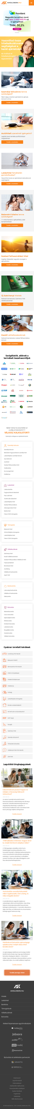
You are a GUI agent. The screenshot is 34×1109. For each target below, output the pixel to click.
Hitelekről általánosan (14, 679)
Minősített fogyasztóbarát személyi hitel (15, 452)
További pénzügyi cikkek (17, 972)
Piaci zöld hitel (8, 495)
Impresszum (17, 1078)
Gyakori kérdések (17, 1091)
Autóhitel (6, 462)
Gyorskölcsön (8, 459)
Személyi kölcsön (9, 449)
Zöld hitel (10, 756)
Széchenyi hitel (12, 731)
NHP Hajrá (11, 718)
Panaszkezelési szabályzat (17, 1088)
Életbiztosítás (8, 621)
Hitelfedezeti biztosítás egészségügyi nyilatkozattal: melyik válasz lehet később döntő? (16, 944)
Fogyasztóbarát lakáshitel (11, 492)
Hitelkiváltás (7, 468)
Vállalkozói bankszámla (10, 572)
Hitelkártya (7, 474)
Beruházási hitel (8, 566)
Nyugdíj (10, 724)
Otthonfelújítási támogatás (11, 532)
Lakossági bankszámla (10, 590)
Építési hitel (7, 511)
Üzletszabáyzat (17, 1083)
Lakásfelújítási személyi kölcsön (13, 456)
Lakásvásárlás (8, 489)
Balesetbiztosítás (9, 611)
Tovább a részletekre (12, 102)
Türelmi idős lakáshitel (10, 498)
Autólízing (7, 569)
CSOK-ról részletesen (13, 673)
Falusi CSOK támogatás (10, 514)
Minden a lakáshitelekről (14, 705)
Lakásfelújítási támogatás (15, 699)
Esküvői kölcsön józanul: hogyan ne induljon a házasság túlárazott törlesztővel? (15, 792)
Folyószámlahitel (9, 563)
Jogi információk (17, 1080)
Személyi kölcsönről (13, 737)
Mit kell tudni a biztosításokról (16, 711)
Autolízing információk (14, 654)
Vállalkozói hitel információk (15, 750)
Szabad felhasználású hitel (11, 465)
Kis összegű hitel (8, 471)
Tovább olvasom (17, 814)
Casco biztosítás (8, 614)
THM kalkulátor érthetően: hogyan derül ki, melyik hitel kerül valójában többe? (17, 842)
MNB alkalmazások (17, 1099)
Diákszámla (7, 596)
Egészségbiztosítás (9, 617)
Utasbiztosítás (8, 633)
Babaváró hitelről (12, 660)
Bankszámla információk (15, 666)
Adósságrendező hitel (10, 508)
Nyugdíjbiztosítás (9, 630)
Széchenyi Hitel (8, 553)
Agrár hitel (7, 575)
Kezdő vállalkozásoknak (11, 556)
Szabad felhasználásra (10, 505)
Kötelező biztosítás (9, 624)
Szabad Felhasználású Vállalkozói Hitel (15, 559)
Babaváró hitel (8, 529)
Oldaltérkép (17, 1096)
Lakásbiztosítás (8, 627)
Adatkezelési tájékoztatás (17, 1086)
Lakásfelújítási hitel (9, 502)
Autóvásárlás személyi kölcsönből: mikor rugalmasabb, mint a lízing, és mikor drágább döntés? (15, 893)
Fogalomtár (17, 1094)
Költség (10, 692)
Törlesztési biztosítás (13, 744)
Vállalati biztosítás (9, 636)
